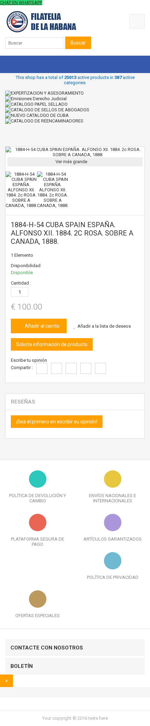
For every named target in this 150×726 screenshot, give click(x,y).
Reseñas (23, 402)
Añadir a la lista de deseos (104, 326)
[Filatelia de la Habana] (50, 31)
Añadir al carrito (42, 326)
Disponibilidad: (26, 265)
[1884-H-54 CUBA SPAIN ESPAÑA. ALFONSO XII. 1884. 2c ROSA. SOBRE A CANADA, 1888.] (21, 205)
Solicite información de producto (52, 344)
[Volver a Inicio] (7, 136)
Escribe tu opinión (29, 360)
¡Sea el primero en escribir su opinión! (56, 421)
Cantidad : (21, 283)
